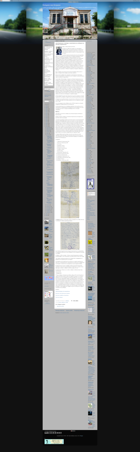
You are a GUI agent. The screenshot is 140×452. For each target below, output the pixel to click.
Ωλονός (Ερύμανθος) (90, 420)
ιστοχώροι (88, 111)
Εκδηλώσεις (89, 99)
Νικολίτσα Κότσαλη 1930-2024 (48, 96)
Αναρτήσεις (90, 192)
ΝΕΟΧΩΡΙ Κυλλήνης (90, 359)
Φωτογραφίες (89, 159)
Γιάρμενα (88, 74)
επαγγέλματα (89, 104)
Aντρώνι (88, 216)
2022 (47, 126)
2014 (47, 114)
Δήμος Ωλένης (89, 88)
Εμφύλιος (63, 302)
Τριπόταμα (89, 154)
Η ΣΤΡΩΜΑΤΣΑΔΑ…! (49, 169)
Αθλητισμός (89, 53)
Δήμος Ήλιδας (89, 85)
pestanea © (90, 254)
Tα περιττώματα (51, 271)
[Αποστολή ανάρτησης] (71, 300)
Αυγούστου (49, 206)
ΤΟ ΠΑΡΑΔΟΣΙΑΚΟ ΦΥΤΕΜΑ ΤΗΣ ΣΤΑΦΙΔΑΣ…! (49, 156)
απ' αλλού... (90, 271)
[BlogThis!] (74, 300)
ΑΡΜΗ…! (48, 180)
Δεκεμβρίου (49, 212)
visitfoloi (88, 219)
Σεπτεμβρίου (49, 207)
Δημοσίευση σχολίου (60, 306)
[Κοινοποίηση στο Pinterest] (77, 300)
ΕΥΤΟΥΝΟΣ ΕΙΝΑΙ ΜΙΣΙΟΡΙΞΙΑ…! (49, 172)
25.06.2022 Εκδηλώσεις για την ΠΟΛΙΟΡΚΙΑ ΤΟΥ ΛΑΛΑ (49, 195)
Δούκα (88, 93)
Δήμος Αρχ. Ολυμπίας (90, 83)
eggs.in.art (90, 230)
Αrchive (88, 199)
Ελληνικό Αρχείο (91, 307)
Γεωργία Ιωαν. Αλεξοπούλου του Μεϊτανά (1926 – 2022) (49, 137)
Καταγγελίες (89, 115)
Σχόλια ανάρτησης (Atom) (64, 312)
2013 (47, 113)
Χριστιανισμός (89, 163)
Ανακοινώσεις (89, 56)
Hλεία (88, 168)
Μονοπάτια (89, 126)
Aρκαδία (88, 166)
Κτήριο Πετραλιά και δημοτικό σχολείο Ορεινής (50, 222)
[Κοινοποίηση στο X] (75, 300)
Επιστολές (89, 107)
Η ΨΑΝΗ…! (48, 182)
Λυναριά (88, 120)
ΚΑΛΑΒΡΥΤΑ (89, 206)
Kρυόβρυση (89, 170)
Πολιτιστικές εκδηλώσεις (91, 148)
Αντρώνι (59, 302)
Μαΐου (48, 133)
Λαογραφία (89, 119)
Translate (48, 91)
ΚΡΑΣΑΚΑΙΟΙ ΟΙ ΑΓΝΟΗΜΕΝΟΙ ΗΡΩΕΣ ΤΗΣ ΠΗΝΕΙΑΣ (49, 191)
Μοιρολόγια (89, 125)
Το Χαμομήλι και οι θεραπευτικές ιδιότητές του (51, 248)
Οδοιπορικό (89, 132)
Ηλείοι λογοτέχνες (90, 108)
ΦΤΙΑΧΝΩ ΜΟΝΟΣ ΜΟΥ (91, 215)
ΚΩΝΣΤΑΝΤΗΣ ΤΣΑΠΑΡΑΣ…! (49, 203)
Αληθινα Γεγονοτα (91, 263)
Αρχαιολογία (89, 64)
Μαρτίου (48, 130)
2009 (47, 107)
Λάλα (88, 117)
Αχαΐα (88, 67)
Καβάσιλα (88, 112)
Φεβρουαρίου (49, 128)
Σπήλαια (88, 150)
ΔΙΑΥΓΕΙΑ (88, 202)
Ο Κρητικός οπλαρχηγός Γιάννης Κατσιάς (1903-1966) (91, 330)
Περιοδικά (88, 140)
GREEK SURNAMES (90, 239)
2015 (47, 116)
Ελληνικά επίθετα (91, 304)
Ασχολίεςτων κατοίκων (91, 65)
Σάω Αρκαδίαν (90, 402)
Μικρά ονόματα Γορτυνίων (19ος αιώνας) (93, 405)
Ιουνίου (48, 134)
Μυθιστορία (89, 129)
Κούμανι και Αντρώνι (51, 5)
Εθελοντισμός (89, 98)
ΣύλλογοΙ (88, 151)
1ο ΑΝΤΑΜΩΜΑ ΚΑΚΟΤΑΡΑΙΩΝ (90, 250)
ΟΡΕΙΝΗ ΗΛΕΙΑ (91, 382)
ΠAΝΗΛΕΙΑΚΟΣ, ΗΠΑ (90, 214)
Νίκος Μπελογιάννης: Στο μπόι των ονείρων (49, 199)
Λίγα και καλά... (91, 346)
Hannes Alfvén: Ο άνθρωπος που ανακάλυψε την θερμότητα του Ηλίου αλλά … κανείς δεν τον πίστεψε (91, 266)
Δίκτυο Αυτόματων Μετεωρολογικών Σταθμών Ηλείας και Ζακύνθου (91, 294)
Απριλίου (48, 131)
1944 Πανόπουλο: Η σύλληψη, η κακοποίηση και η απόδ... (49, 141)
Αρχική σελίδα (69, 310)
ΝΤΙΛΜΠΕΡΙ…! (49, 158)
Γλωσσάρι (88, 76)
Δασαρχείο (89, 80)
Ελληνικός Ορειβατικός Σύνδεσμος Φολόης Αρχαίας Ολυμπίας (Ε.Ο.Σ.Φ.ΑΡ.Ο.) (91, 318)
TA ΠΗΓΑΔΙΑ (50, 241)
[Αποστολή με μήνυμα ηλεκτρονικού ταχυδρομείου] (73, 300)
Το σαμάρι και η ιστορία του (49, 148)
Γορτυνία (88, 79)
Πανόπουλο (89, 136)
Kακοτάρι (90, 248)
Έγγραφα (88, 96)
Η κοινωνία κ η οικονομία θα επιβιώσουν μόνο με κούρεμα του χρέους (91, 355)
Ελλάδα (88, 102)
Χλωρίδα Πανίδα (90, 162)
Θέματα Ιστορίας (91, 328)
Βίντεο (88, 70)
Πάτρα (88, 139)
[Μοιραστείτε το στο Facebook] (76, 300)
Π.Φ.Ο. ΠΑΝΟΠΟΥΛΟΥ (91, 210)
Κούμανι (88, 116)
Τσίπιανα (88, 155)
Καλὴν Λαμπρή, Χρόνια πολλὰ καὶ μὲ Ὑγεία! (91, 343)
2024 (47, 215)
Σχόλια (89, 194)
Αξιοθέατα (88, 61)
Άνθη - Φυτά (89, 57)
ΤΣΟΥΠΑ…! (48, 167)
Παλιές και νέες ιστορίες (91, 390)
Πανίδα (88, 135)
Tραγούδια (89, 171)
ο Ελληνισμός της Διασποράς (90, 208)
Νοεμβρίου (49, 210)
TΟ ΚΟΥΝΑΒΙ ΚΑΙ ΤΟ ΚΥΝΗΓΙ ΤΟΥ (50, 255)
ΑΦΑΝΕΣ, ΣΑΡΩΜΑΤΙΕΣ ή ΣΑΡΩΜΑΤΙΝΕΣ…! (49, 185)
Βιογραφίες (89, 71)
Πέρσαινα (88, 141)
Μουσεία (88, 127)
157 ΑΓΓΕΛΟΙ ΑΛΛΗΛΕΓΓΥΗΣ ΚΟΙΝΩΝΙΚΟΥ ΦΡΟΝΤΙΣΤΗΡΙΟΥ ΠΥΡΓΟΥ (91, 385)
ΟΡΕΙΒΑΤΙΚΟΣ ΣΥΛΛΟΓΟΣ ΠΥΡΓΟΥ (90, 377)
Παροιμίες (88, 137)
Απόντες (88, 62)
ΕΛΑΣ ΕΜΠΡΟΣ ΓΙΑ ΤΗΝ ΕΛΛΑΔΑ (93, 288)
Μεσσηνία (88, 121)
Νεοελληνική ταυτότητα (91, 130)
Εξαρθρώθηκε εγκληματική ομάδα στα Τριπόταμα (51, 229)
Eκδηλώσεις (89, 167)
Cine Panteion (90, 223)
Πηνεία (88, 144)
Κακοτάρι (88, 113)
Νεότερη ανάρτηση (60, 310)
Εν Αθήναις (89, 205)
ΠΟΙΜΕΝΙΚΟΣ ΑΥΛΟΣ (90, 212)
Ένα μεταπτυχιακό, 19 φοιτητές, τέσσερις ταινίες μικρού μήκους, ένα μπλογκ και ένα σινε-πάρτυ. (91, 226)
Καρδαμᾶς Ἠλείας (91, 341)
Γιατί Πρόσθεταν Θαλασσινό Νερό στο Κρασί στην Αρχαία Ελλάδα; (91, 348)
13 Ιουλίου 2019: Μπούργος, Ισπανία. (93, 233)
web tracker (47, 286)
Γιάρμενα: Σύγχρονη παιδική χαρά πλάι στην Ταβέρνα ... (49, 151)
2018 (47, 120)
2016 (47, 117)
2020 (47, 123)
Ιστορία (66, 302)
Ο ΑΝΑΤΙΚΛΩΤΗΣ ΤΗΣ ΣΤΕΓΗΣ (49, 188)
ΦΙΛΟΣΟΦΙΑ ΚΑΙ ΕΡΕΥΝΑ (91, 410)
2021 (47, 124)
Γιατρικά (88, 75)
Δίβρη (88, 90)
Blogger (81, 435)
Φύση (88, 158)
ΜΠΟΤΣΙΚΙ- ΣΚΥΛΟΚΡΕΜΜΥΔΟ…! (49, 165)
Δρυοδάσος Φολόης (90, 94)
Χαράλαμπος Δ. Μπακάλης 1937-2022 (49, 145)
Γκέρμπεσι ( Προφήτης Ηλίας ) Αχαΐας (91, 201)
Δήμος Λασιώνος (90, 86)
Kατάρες (50, 258)
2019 (47, 121)
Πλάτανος (88, 145)
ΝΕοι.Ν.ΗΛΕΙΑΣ (91, 352)
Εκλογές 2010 (89, 100)
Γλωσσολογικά (89, 78)
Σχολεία (88, 153)
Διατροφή (88, 89)
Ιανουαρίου (49, 127)
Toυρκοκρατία (89, 172)
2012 (47, 111)
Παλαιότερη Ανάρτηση (79, 310)
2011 (47, 110)
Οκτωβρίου (49, 209)
